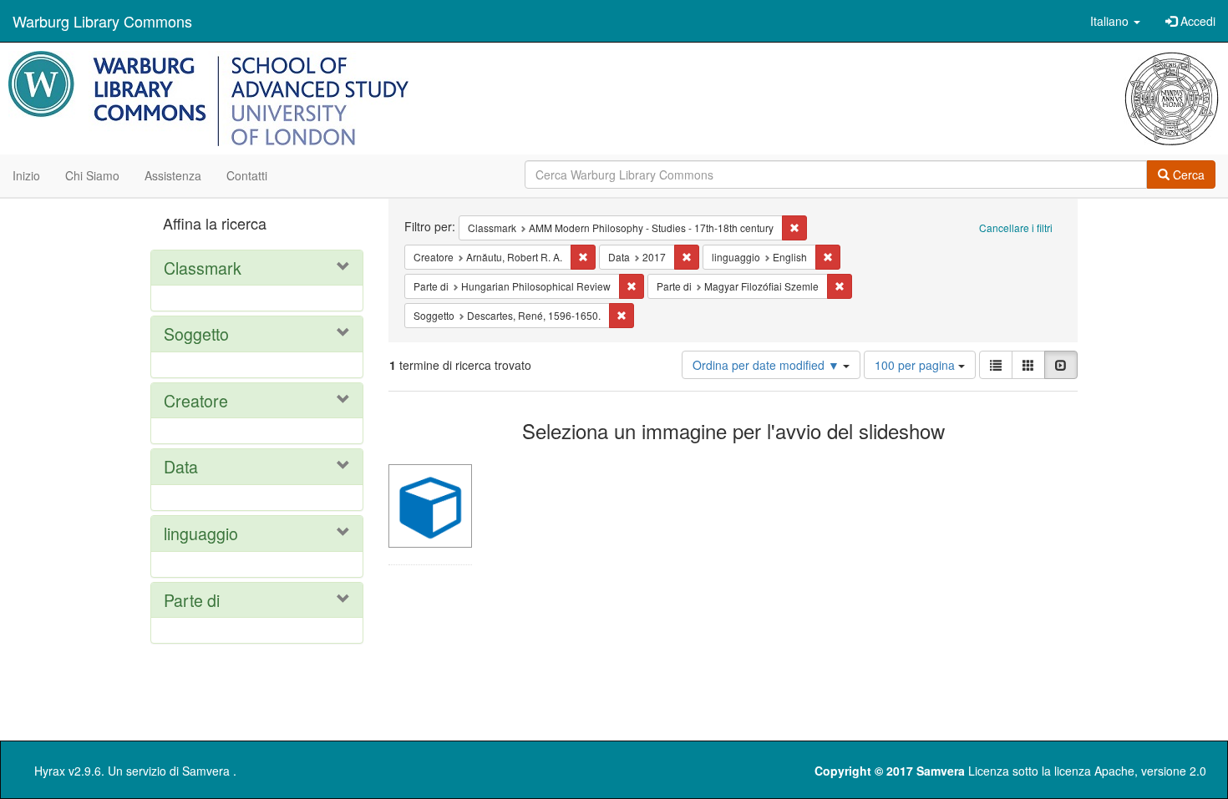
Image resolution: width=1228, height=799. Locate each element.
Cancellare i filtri (1016, 227)
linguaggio (201, 533)
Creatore (196, 400)
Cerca (1187, 174)
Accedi (1196, 21)
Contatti (246, 175)
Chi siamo (92, 175)
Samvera (206, 770)
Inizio (26, 175)
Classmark (202, 267)
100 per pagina (916, 365)
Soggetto (196, 333)
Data (181, 466)
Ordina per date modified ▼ (768, 365)
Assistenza (173, 175)
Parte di (192, 600)
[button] (1115, 21)
